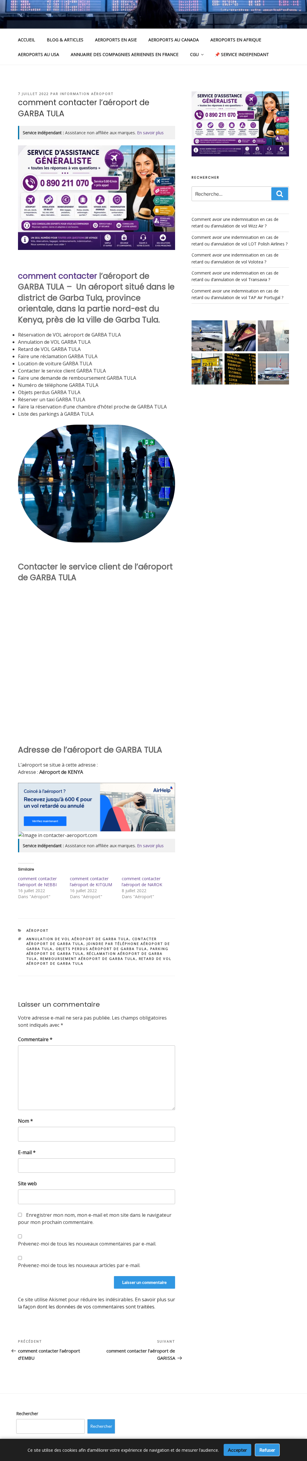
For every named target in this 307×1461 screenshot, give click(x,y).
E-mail (27, 1152)
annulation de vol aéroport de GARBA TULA (77, 939)
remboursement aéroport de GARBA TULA (88, 958)
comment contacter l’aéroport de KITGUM (91, 881)
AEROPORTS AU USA (38, 54)
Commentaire (35, 1039)
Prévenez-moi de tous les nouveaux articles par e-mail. (79, 1265)
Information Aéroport (87, 93)
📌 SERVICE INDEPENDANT (242, 54)
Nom (25, 1121)
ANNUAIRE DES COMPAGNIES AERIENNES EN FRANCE (124, 54)
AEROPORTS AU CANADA (173, 40)
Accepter (237, 1450)
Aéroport (37, 930)
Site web (27, 1183)
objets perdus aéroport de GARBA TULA (101, 948)
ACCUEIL (26, 40)
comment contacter (57, 276)
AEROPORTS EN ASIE (116, 40)
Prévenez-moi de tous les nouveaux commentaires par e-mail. (87, 1243)
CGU (194, 54)
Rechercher (27, 1413)
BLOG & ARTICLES (65, 40)
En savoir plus (150, 132)
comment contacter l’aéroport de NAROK (142, 881)
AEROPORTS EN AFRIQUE (235, 40)
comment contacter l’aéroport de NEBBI (37, 881)
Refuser (267, 1450)
